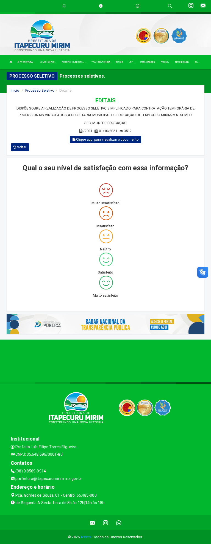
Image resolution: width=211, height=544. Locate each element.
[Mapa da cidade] (105, 360)
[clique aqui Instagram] (105, 522)
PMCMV (164, 62)
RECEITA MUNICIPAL (73, 62)
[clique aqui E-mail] (92, 522)
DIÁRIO (119, 62)
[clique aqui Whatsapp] (119, 522)
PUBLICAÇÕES (147, 62)
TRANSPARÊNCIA (100, 62)
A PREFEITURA (25, 62)
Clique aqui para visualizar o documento (106, 139)
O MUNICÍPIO (47, 62)
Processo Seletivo (39, 90)
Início (15, 90)
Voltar (21, 147)
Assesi (86, 537)
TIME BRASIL (182, 62)
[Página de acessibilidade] (137, 6)
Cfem (197, 62)
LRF (131, 62)
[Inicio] (11, 62)
